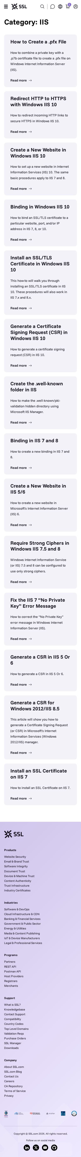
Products (10, 850)
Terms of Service (15, 1091)
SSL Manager (12, 1043)
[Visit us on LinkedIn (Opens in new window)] (27, 1148)
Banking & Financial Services (22, 919)
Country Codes (13, 1024)
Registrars (10, 981)
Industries (11, 902)
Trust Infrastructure (16, 885)
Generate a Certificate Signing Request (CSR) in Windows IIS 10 (39, 332)
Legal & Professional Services (23, 943)
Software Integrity (16, 866)
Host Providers (13, 976)
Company (10, 1060)
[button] (6, 6)
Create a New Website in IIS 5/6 (38, 489)
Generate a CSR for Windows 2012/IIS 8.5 (34, 705)
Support (9, 998)
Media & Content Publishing (22, 933)
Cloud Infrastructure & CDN (21, 914)
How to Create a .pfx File (38, 41)
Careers (9, 1081)
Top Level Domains (16, 1029)
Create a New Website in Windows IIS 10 (38, 153)
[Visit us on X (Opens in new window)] (36, 1148)
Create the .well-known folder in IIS (36, 386)
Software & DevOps (16, 909)
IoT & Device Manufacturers (22, 938)
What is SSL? (12, 1005)
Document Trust (14, 871)
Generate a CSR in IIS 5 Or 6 (40, 660)
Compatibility (12, 1019)
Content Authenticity (17, 881)
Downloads (11, 1048)
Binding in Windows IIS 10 (39, 206)
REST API (10, 966)
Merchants (11, 986)
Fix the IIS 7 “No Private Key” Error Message (37, 603)
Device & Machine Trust (19, 876)
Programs (10, 955)
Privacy (9, 1096)
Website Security (15, 857)
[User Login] (75, 6)
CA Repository (13, 1086)
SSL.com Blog (13, 1071)
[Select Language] (60, 6)
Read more (19, 80)
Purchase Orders (15, 1038)
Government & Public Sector (22, 923)
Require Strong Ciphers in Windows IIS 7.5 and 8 (39, 546)
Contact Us (11, 1076)
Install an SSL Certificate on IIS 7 (38, 774)
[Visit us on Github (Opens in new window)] (54, 1148)
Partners (9, 962)
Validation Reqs (14, 1033)
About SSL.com (14, 1067)
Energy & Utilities (15, 928)
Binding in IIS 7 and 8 (34, 440)
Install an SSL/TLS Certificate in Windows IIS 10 (40, 263)
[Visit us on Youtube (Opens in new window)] (45, 1148)
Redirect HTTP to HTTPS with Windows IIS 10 (38, 101)
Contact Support (14, 1014)
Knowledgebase (14, 1009)
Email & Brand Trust (16, 861)
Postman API (12, 971)
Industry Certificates (17, 890)
